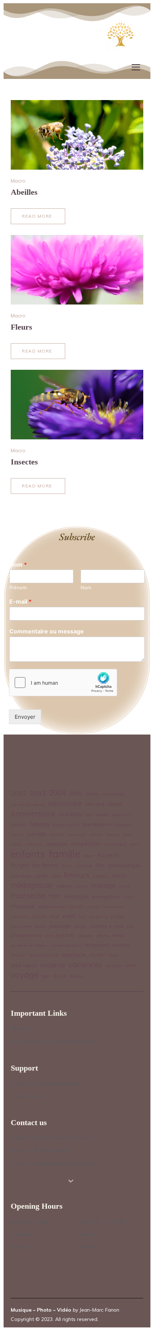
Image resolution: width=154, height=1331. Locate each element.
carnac (56, 834)
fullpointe (83, 865)
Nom (18, 564)
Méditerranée (51, 906)
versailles (113, 965)
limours (77, 874)
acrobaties (113, 794)
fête (100, 865)
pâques (85, 935)
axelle (102, 814)
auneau (70, 814)
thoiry (113, 955)
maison (65, 886)
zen (46, 976)
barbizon (121, 814)
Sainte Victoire (43, 955)
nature (39, 916)
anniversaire (33, 813)
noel (54, 916)
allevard (94, 804)
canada (36, 833)
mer (54, 896)
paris (40, 926)
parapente (21, 926)
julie (56, 876)
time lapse (24, 965)
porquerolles (26, 935)
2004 (57, 792)
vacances (85, 964)
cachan (17, 834)
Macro (18, 181)
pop (131, 926)
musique (23, 906)
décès (134, 844)
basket (18, 824)
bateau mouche (66, 824)
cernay (113, 834)
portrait (65, 935)
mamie (81, 886)
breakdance (97, 824)
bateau (39, 824)
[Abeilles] (77, 135)
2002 (19, 793)
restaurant (96, 945)
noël (69, 916)
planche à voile (107, 926)
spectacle (74, 954)
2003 (37, 793)
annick (114, 804)
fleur (89, 856)
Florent (108, 855)
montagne (76, 896)
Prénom (18, 587)
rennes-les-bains (66, 945)
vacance (52, 965)
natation (19, 916)
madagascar (32, 885)
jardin (42, 876)
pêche (103, 935)
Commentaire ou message (46, 631)
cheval (16, 844)
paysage (60, 925)
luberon (100, 876)
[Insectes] (77, 404)
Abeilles (24, 192)
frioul (67, 865)
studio (97, 954)
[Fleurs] (77, 270)
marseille (28, 895)
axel (88, 814)
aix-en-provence (28, 804)
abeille (92, 794)
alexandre (65, 803)
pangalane (98, 916)
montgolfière (106, 896)
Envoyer (25, 716)
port (49, 935)
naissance (113, 906)
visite (131, 965)
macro (119, 876)
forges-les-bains (34, 865)
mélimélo (75, 906)
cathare (95, 834)
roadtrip (121, 945)
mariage (103, 885)
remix (118, 935)
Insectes (24, 461)
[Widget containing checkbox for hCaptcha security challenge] (63, 682)
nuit (82, 916)
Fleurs (21, 326)
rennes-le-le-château (29, 945)
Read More (36, 218)
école (60, 975)
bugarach (123, 824)
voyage (24, 975)
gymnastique (124, 865)
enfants (28, 854)
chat (127, 834)
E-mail (20, 601)
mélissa (93, 906)
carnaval (77, 834)
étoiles (77, 976)
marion (125, 886)
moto (129, 897)
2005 (75, 793)
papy (117, 916)
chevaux (34, 844)
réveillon (18, 955)
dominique (115, 844)
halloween (22, 876)
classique (56, 844)
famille (64, 853)
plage (80, 926)
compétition (86, 843)
